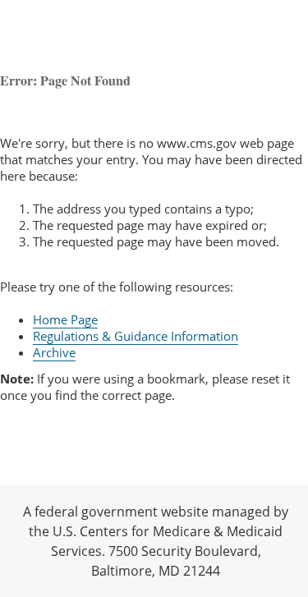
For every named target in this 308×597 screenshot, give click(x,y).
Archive (54, 352)
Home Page (65, 319)
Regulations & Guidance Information (135, 336)
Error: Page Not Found (65, 80)
